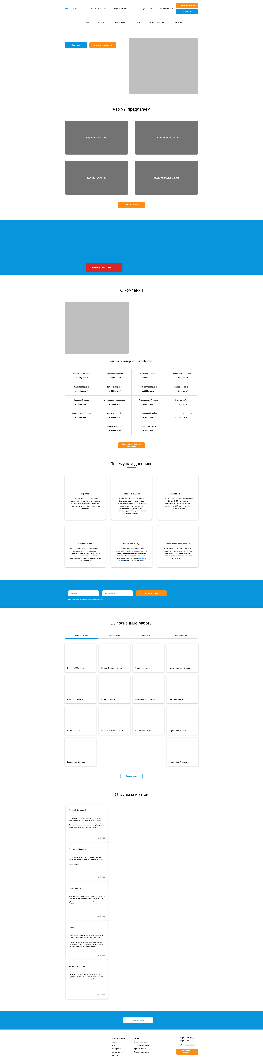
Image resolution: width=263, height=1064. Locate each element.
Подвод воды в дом (141, 1052)
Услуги (101, 22)
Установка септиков (141, 1045)
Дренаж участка (140, 1049)
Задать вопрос (138, 1020)
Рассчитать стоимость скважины (131, 445)
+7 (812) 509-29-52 (121, 9)
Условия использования (97, 599)
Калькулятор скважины (187, 5)
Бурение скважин (141, 1042)
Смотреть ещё (131, 776)
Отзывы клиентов (156, 22)
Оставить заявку (131, 205)
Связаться (187, 11)
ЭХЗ (138, 22)
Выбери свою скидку (103, 267)
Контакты (178, 22)
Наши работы (121, 22)
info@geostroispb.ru (166, 8)
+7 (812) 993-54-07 (145, 9)
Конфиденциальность (86, 599)
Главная (85, 22)
